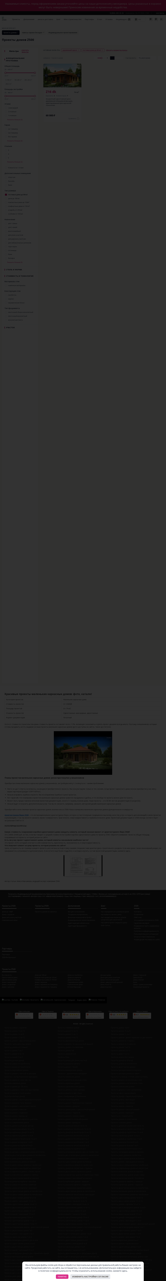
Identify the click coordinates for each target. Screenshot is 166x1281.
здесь (124, 1270)
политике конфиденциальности (55, 1270)
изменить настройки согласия (90, 1276)
